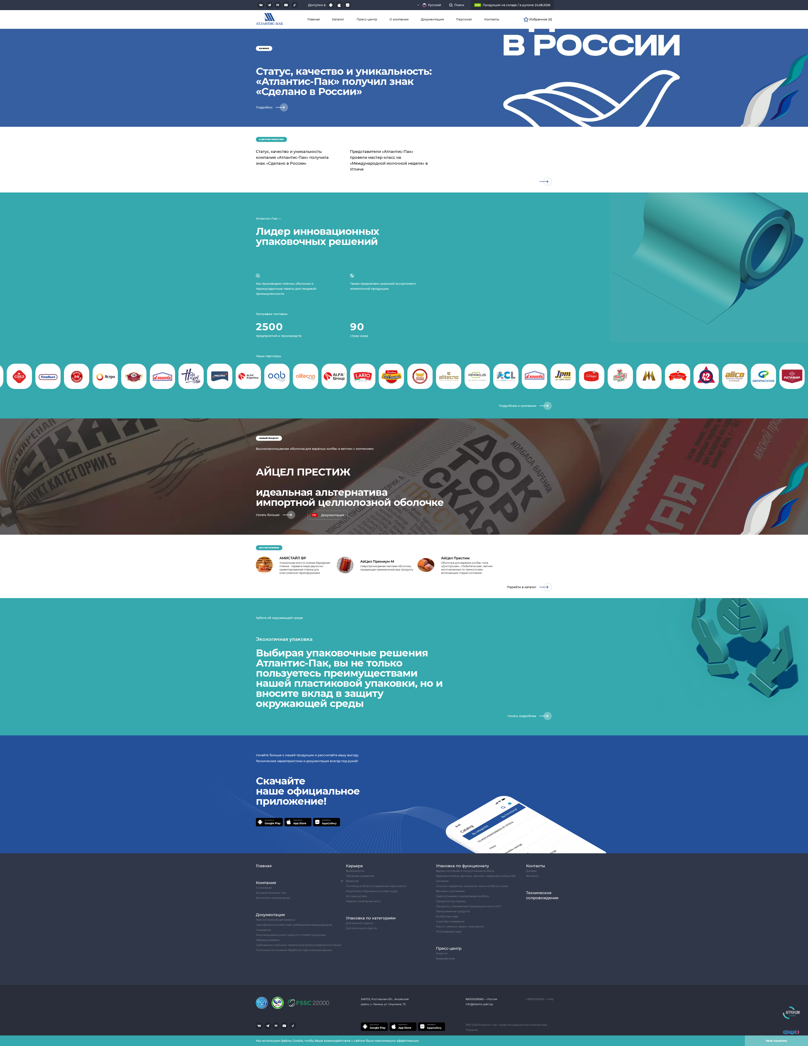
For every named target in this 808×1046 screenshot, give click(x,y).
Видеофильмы (445, 958)
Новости (441, 953)
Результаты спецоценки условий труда (371, 891)
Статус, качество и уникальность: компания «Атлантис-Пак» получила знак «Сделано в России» (292, 157)
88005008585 (475, 999)
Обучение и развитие (360, 876)
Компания (266, 882)
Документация (432, 19)
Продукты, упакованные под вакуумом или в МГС (468, 906)
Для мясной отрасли (359, 923)
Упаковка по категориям (371, 918)
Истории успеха (356, 896)
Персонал (464, 19)
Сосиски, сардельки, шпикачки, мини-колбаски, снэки (472, 886)
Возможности (355, 870)
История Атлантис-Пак (271, 892)
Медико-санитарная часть (363, 901)
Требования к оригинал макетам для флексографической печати (299, 945)
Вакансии (352, 881)
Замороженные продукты (453, 911)
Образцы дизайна (267, 940)
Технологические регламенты (275, 919)
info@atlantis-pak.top (479, 1004)
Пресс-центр (367, 19)
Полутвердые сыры (448, 931)
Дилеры (531, 870)
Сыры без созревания (450, 921)
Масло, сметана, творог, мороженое (460, 926)
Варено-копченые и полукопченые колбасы (465, 870)
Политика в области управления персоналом (376, 886)
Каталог (338, 19)
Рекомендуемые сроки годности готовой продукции (291, 934)
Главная (313, 19)
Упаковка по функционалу (462, 866)
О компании (399, 19)
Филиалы (532, 876)
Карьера (354, 866)
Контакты (491, 19)
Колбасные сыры (447, 916)
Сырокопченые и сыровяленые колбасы (462, 896)
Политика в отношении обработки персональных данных (294, 950)
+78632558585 (535, 999)
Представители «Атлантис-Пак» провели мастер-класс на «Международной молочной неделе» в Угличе (389, 160)
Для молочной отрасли (361, 928)
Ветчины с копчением (450, 891)
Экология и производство (273, 897)
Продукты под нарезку (451, 901)
